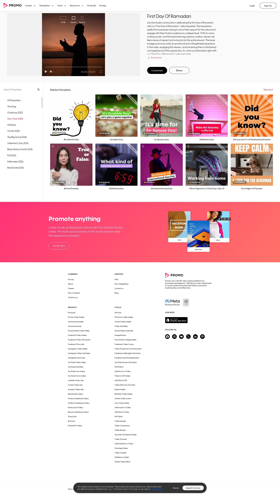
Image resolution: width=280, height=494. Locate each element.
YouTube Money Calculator (126, 362)
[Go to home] (14, 5)
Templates (44, 5)
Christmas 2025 (15, 112)
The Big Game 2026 (17, 137)
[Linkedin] (195, 336)
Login (252, 5)
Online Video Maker (123, 322)
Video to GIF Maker (122, 376)
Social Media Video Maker (79, 331)
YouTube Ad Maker (75, 367)
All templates (14, 100)
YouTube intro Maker (76, 371)
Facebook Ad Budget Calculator (128, 353)
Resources (75, 5)
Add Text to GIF (121, 380)
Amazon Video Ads (76, 389)
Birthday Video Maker (124, 394)
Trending (11, 106)
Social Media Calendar (124, 331)
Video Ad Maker (121, 326)
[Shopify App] (188, 320)
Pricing (102, 5)
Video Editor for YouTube (125, 385)
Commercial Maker (76, 322)
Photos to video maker (124, 317)
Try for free (59, 245)
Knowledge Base (121, 284)
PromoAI (91, 5)
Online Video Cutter (123, 398)
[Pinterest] (202, 336)
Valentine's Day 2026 (17, 143)
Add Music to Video (123, 371)
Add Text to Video (122, 412)
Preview (71, 112)
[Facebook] (172, 302)
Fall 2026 (11, 155)
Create (28, 5)
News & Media (74, 293)
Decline (176, 488)
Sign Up (268, 5)
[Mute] (52, 71)
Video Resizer (120, 430)
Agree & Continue (193, 488)
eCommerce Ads (74, 326)
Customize (157, 70)
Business (71, 421)
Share (179, 70)
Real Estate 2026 (15, 167)
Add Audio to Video (123, 407)
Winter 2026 (13, 130)
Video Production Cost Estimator (128, 349)
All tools (118, 313)
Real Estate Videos (75, 394)
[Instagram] (186, 302)
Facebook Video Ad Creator (79, 340)
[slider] (45, 67)
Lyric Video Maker (122, 403)
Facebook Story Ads (76, 344)
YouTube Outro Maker (77, 376)
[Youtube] (181, 336)
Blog (116, 293)
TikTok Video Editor (123, 462)
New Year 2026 (15, 118)
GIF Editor (119, 416)
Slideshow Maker (122, 457)
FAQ (116, 279)
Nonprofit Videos (75, 425)
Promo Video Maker (76, 317)
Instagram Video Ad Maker (79, 353)
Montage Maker (121, 448)
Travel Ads (72, 416)
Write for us (73, 297)
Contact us (119, 288)
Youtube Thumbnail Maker (126, 435)
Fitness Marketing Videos (78, 398)
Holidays (11, 124)
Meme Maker (120, 389)
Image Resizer (120, 335)
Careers (71, 288)
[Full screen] (101, 71)
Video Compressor (122, 425)
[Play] (46, 71)
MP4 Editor (119, 367)
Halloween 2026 (15, 161)
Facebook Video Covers (124, 344)
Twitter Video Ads (75, 385)
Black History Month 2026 (20, 149)
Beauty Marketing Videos (78, 412)
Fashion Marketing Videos (79, 403)
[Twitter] (188, 336)
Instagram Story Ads (76, 358)
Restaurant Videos (75, 407)
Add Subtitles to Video (124, 444)
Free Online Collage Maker (125, 340)
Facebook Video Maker (77, 335)
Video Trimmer (121, 439)
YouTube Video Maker (77, 362)
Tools (59, 5)
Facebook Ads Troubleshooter (127, 358)
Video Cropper (121, 453)
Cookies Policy (156, 489)
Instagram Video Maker (78, 349)
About (70, 284)
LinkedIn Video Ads (76, 380)
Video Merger (120, 421)
